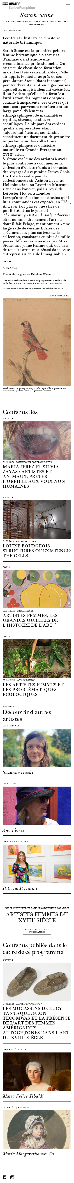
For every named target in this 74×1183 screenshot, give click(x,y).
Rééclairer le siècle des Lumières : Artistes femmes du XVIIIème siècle (34, 282)
